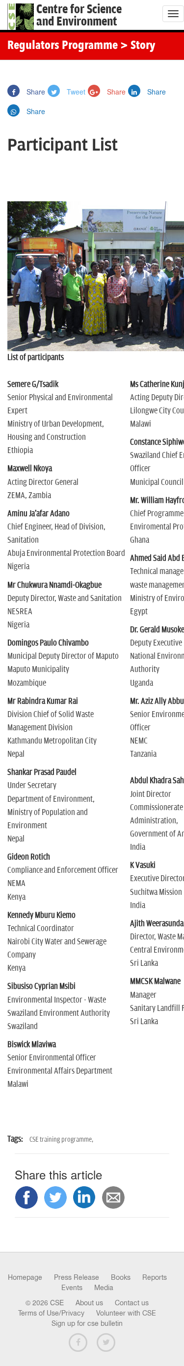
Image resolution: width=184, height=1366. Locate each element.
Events (71, 1288)
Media (103, 1288)
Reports (154, 1277)
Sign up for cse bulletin (87, 1323)
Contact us (132, 1303)
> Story (137, 46)
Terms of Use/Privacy (51, 1313)
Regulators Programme (62, 46)
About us (89, 1303)
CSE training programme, (61, 1139)
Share (35, 91)
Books (121, 1277)
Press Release (76, 1277)
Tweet (75, 91)
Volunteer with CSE (126, 1313)
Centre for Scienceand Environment (79, 15)
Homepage (25, 1277)
